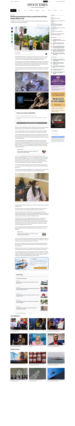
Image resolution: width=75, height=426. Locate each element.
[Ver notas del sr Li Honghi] (58, 99)
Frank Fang (19, 274)
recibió (43, 157)
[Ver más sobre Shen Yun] (58, 80)
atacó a (16, 165)
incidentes (18, 156)
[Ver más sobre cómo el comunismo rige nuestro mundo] (58, 120)
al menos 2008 (30, 157)
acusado (34, 169)
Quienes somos (17, 1)
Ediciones (12, 1)
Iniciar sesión (45, 1)
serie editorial (24, 144)
